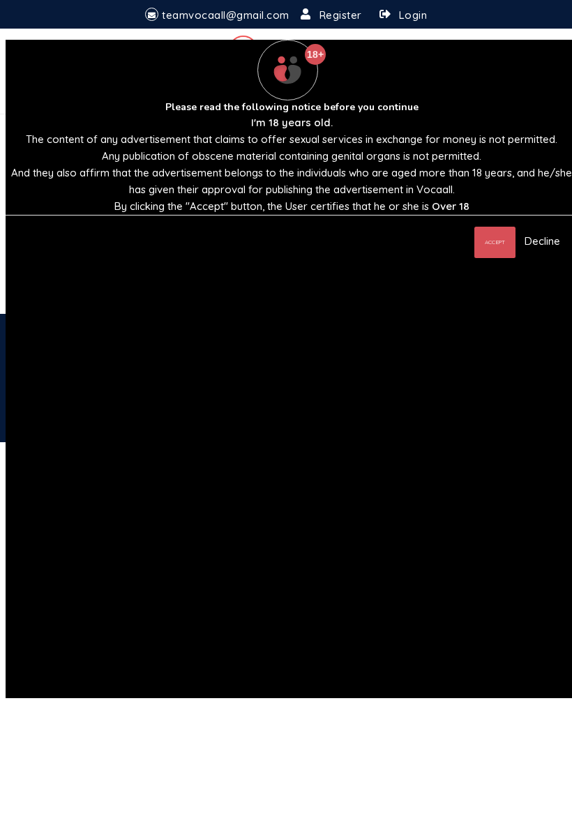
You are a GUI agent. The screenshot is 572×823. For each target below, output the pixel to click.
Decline (542, 241)
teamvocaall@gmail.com (225, 15)
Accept (495, 242)
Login (413, 15)
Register (340, 15)
